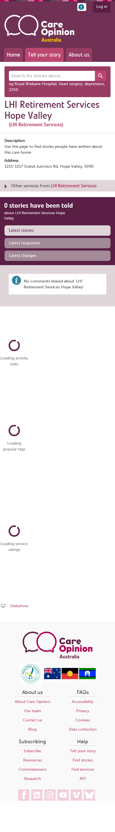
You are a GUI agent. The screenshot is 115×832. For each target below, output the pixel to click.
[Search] (100, 76)
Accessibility (83, 702)
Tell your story (44, 54)
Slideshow (19, 606)
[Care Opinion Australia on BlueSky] (89, 795)
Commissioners (32, 769)
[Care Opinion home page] (39, 28)
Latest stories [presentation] (21, 230)
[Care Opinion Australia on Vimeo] (76, 795)
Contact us (32, 720)
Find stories (83, 760)
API (83, 779)
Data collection (83, 729)
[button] (81, 7)
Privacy (82, 711)
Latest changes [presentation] (23, 255)
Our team (32, 711)
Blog (32, 729)
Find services (82, 769)
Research (32, 779)
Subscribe (32, 751)
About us (79, 54)
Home (13, 54)
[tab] (57, 230)
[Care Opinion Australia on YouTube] (63, 795)
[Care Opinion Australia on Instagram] (50, 795)
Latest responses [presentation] (24, 243)
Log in (101, 6)
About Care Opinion (32, 702)
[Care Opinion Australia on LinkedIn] (36, 795)
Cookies (82, 720)
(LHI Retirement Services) (36, 124)
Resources (32, 760)
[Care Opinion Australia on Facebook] (23, 795)
